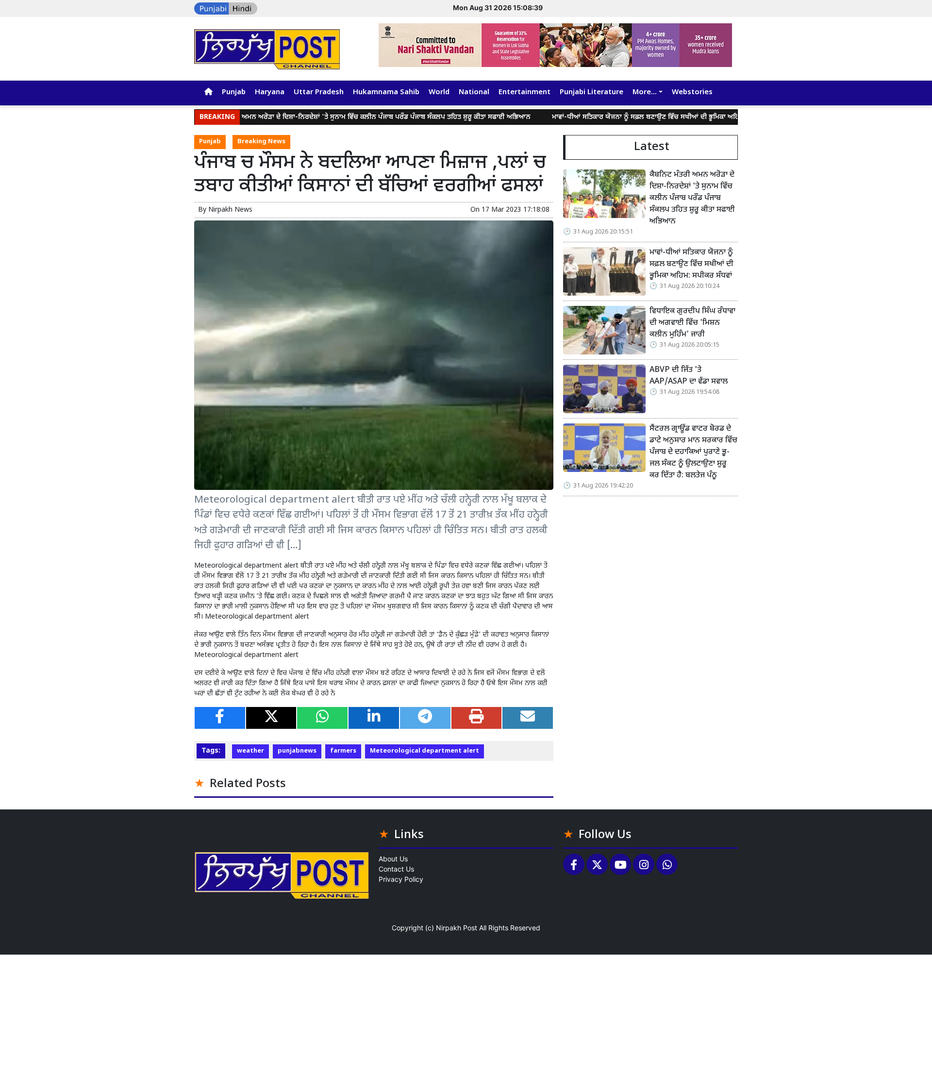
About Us (393, 859)
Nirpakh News (230, 210)
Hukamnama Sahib (386, 92)
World (439, 92)
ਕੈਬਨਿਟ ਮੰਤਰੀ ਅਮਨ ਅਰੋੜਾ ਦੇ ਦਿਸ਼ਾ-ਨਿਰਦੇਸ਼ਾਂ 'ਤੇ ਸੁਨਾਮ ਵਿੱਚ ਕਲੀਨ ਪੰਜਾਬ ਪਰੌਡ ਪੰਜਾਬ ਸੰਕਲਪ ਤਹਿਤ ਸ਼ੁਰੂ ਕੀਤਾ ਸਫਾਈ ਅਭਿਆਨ (327, 117)
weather (250, 751)
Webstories (692, 92)
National (474, 92)
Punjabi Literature (591, 92)
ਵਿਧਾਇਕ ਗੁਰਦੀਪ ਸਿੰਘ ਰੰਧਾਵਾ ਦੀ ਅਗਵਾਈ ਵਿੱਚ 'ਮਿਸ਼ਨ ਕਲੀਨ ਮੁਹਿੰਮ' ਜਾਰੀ (692, 323)
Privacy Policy (401, 879)
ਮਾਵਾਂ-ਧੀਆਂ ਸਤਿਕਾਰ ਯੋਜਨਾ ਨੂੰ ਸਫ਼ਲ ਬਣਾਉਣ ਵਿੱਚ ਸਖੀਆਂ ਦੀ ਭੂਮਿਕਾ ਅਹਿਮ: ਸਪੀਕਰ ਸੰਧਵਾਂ (628, 117)
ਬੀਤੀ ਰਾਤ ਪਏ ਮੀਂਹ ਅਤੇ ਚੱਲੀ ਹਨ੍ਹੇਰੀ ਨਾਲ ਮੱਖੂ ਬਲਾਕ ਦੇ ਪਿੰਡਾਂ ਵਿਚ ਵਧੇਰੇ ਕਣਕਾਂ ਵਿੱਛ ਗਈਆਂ (410, 566)
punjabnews (297, 751)
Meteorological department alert (424, 751)
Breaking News (261, 142)
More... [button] (644, 92)
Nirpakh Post (456, 928)
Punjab (234, 92)
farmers (343, 751)
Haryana (269, 92)
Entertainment (524, 92)
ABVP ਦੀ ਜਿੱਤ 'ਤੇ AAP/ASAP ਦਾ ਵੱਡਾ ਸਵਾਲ (688, 376)
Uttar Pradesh (319, 92)
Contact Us (396, 869)
